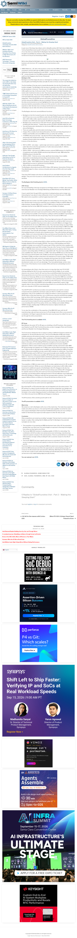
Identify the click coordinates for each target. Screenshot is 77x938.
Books (73, 10)
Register (55, 16)
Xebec (8, 150)
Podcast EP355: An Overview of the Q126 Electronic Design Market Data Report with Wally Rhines (9, 474)
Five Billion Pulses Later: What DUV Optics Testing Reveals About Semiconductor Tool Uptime (9, 231)
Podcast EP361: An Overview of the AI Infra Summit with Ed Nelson (9, 412)
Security (65, 10)
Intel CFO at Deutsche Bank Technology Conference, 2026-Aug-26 (10, 120)
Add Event (7, 33)
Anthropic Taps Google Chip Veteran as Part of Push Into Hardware (9, 157)
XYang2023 (12, 170)
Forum (14, 10)
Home (3, 10)
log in (35, 504)
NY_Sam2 (9, 126)
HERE (45, 182)
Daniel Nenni (10, 88)
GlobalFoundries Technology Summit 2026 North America (10, 44)
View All (13, 33)
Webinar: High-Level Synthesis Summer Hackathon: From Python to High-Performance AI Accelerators (9, 53)
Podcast (12, 12)
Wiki (8, 10)
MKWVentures (10, 137)
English (6, 549)
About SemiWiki (46, 935)
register (30, 504)
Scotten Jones (26, 43)
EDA (20, 10)
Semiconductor (44, 10)
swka (10, 110)
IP (25, 10)
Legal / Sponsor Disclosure (34, 935)
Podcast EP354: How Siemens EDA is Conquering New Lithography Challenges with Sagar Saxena (9, 485)
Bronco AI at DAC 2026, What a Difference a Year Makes (17, 536)
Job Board (4, 12)
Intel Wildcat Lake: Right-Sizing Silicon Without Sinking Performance (9, 261)
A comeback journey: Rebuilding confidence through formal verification (21, 534)
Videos (20, 12)
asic (25, 476)
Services (32, 10)
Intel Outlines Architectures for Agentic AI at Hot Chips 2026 (9, 167)
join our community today (57, 24)
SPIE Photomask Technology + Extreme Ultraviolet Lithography (9, 61)
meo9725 (11, 147)
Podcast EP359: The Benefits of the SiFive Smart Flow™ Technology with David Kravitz (9, 433)
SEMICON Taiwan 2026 (9, 36)
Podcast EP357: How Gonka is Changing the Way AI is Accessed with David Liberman (9, 454)
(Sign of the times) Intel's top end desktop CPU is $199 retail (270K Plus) (9, 144)
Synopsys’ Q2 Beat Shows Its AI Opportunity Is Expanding (10, 194)
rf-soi (48, 476)
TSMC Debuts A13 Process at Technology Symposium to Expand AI (10, 95)
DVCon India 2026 (7, 39)
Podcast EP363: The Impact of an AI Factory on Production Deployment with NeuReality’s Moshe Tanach (10, 391)
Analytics (56, 10)
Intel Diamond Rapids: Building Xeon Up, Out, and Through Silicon (19, 531)
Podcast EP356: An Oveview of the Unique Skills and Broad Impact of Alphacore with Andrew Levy (10, 464)
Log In (61, 16)
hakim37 (11, 134)
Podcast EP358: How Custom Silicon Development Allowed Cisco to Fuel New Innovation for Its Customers (8, 443)
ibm (43, 476)
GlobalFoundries (31, 44)
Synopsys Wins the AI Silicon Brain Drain (13, 539)
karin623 (9, 188)
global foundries (35, 476)
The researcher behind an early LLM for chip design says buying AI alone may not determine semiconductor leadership (9, 84)
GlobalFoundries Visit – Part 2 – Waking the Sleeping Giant (40, 42)
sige (52, 476)
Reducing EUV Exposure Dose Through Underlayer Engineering (9, 348)
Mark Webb (8, 341)
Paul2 (10, 185)
